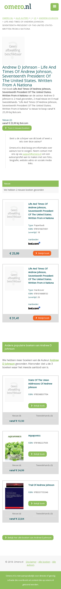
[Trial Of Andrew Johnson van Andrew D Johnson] (14, 496)
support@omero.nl (32, 153)
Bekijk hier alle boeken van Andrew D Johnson (29, 537)
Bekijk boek (43, 253)
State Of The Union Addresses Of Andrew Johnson (40, 383)
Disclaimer (31, 561)
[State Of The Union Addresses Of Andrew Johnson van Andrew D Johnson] (14, 390)
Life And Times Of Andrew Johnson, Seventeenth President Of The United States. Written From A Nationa (41, 211)
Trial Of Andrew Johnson (41, 484)
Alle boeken (44, 561)
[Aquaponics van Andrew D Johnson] (14, 447)
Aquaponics (34, 435)
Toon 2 (18, 128)
